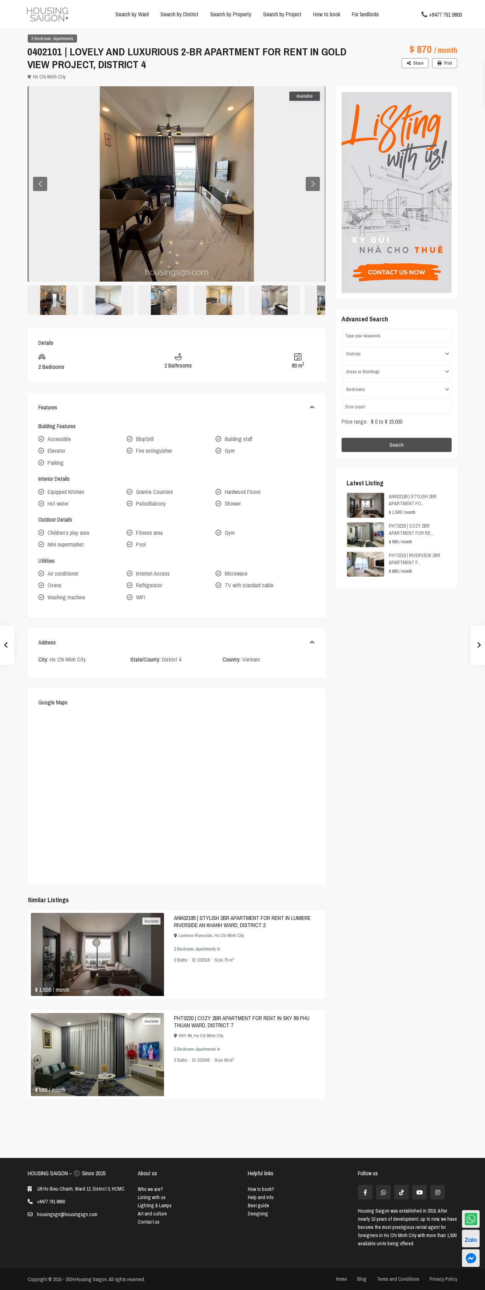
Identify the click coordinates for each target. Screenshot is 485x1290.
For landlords (365, 14)
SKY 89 (185, 1036)
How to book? (261, 1189)
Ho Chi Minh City (49, 77)
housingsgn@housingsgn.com (67, 1214)
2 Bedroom (41, 39)
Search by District (179, 14)
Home (341, 1279)
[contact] (471, 1258)
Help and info (261, 1197)
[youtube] (419, 1192)
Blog (361, 1279)
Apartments (63, 39)
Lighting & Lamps (154, 1205)
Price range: (354, 421)
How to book (326, 14)
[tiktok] (401, 1192)
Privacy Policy (443, 1279)
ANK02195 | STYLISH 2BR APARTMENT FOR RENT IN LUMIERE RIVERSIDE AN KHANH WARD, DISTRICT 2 (242, 921)
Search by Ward (132, 14)
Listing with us (151, 1197)
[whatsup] (383, 1192)
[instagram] (437, 1192)
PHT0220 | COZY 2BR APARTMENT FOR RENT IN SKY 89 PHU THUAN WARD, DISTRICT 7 (242, 1021)
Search (396, 445)
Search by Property (230, 14)
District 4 (171, 659)
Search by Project (282, 14)
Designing (258, 1213)
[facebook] (365, 1192)
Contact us (148, 1222)
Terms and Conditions (398, 1279)
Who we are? (150, 1189)
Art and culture (152, 1213)
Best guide (258, 1205)
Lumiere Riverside (195, 935)
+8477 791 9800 (445, 14)
